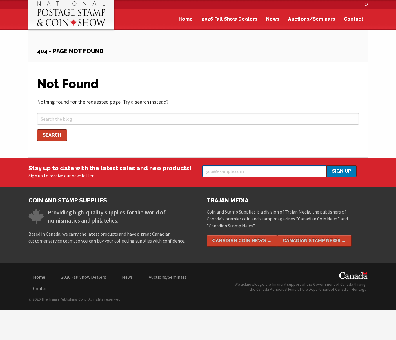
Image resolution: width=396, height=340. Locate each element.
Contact (353, 19)
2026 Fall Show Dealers (229, 19)
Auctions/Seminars (311, 19)
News (272, 19)
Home (186, 19)
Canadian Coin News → (242, 240)
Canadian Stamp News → (314, 240)
